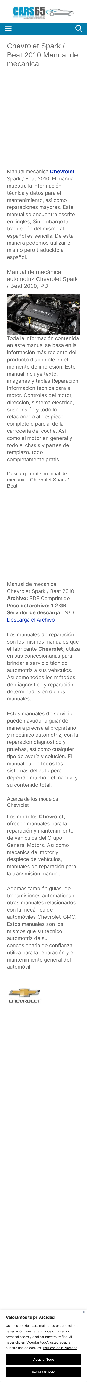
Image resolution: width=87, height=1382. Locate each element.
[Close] (84, 1312)
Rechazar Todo (43, 1372)
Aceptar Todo (43, 1359)
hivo (50, 620)
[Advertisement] (43, 121)
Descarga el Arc (26, 620)
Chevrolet (62, 171)
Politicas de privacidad (60, 1348)
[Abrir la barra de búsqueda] (79, 29)
